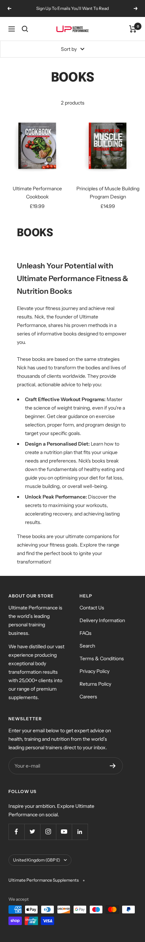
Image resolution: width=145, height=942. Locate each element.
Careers (88, 696)
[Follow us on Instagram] (48, 832)
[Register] (113, 765)
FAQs (86, 633)
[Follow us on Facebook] (16, 832)
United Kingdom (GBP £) (36, 860)
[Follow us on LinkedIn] (80, 832)
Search (87, 646)
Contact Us (92, 607)
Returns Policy (95, 684)
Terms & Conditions (102, 658)
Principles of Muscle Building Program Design (107, 192)
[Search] (25, 29)
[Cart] (133, 28)
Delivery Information (102, 620)
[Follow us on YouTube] (64, 832)
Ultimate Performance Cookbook (37, 192)
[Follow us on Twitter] (32, 832)
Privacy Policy (94, 671)
